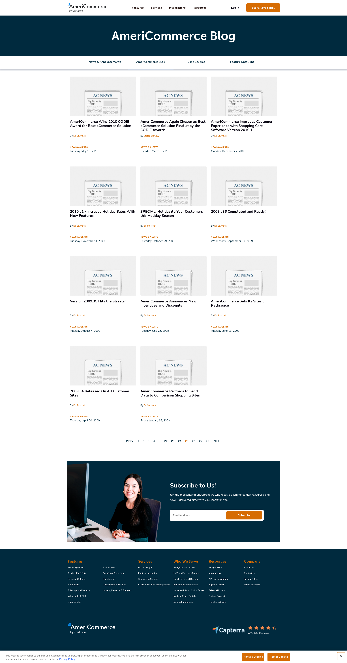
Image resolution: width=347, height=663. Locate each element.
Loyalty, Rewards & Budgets (117, 590)
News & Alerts (79, 147)
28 (207, 441)
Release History (217, 590)
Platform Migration (147, 573)
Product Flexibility (77, 573)
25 (186, 441)
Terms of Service (252, 585)
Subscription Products (79, 590)
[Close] (341, 656)
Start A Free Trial (263, 8)
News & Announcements (105, 62)
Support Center (216, 585)
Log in (235, 8)
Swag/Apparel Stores (184, 567)
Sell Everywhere (75, 567)
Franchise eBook (217, 602)
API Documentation (218, 579)
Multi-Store (73, 585)
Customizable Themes (114, 585)
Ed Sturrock (79, 136)
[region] (173, 657)
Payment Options (76, 579)
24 (179, 441)
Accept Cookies (279, 656)
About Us (249, 567)
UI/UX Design (145, 567)
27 (200, 441)
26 (193, 441)
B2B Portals (109, 567)
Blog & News (215, 567)
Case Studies (196, 62)
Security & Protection (113, 573)
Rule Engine (109, 579)
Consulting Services (148, 579)
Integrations (177, 8)
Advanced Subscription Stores (189, 590)
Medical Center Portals (185, 596)
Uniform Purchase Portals (187, 573)
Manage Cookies (253, 656)
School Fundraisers (183, 602)
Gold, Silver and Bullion (186, 579)
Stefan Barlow (151, 136)
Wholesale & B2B (77, 596)
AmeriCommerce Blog (150, 62)
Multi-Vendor (74, 602)
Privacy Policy (251, 579)
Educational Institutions (186, 585)
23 (172, 441)
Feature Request (217, 596)
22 (166, 441)
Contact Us (249, 573)
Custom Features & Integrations (154, 585)
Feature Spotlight (242, 62)
